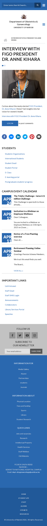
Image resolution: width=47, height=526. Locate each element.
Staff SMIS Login (12, 295)
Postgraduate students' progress (19, 182)
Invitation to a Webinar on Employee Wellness (26, 212)
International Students (14, 158)
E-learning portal (12, 177)
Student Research (24, 419)
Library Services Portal (14, 309)
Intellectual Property (23, 443)
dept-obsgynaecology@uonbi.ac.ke (26, 472)
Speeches (9, 314)
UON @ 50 (23, 510)
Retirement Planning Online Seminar (27, 249)
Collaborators (11, 305)
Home (23, 494)
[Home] (23, 16)
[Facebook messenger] (11, 136)
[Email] (38, 136)
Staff (23, 502)
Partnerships (24, 378)
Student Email (10, 163)
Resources (24, 514)
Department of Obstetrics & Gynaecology (23, 23)
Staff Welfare (23, 452)
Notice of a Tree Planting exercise (26, 235)
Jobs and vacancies (23, 434)
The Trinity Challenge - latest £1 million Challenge (29, 197)
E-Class (8, 172)
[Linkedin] (18, 136)
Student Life (23, 498)
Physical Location (23, 401)
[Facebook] (4, 136)
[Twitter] (25, 136)
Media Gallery (23, 369)
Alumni (23, 374)
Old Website (24, 456)
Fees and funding (23, 406)
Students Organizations (15, 154)
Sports (23, 410)
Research (23, 438)
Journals (23, 387)
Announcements (11, 300)
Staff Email (9, 291)
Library (23, 415)
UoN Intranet (10, 286)
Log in (10, 123)
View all (18, 271)
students (23, 383)
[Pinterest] (31, 136)
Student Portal (11, 168)
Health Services (24, 447)
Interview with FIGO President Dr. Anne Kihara (21, 116)
